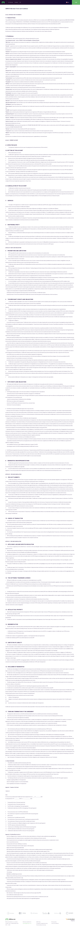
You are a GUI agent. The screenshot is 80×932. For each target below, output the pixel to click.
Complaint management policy (42, 923)
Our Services (10, 2)
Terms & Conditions (55, 923)
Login (76, 2)
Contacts (16, 2)
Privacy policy (54, 921)
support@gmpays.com (27, 923)
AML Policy (38, 921)
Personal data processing (41, 924)
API (20, 2)
